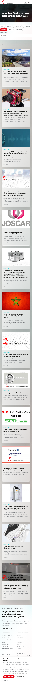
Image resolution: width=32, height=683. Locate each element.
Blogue (9, 26)
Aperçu (19, 635)
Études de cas (17, 26)
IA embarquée (5, 644)
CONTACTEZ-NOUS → (7, 628)
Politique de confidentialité (19, 673)
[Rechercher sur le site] (25, 2)
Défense (19, 644)
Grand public (20, 646)
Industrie (19, 642)
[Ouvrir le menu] (28, 2)
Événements (27, 26)
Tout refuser (21, 676)
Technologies (5, 637)
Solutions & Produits (7, 635)
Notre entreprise (6, 654)
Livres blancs (19, 29)
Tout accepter (8, 676)
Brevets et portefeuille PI (23, 655)
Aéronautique (20, 637)
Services (4, 642)
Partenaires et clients (7, 648)
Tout (2, 26)
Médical (19, 648)
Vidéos (10, 29)
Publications (5, 646)
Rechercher (3, 32)
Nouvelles (3, 29)
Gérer (6, 680)
